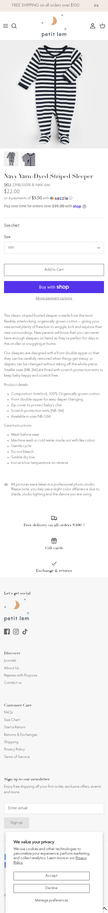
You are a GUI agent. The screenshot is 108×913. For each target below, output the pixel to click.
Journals (10, 661)
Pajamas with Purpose (20, 676)
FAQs (8, 712)
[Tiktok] (25, 631)
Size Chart (12, 720)
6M (11, 248)
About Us (11, 668)
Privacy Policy (14, 749)
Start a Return (14, 727)
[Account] (91, 25)
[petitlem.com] (54, 25)
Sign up (17, 823)
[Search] (16, 25)
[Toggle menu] (5, 25)
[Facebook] (7, 631)
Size (7, 237)
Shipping (11, 742)
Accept (51, 876)
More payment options (54, 298)
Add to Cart (54, 270)
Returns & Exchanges (20, 735)
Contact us (13, 683)
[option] (54, 94)
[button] (54, 198)
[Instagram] (16, 631)
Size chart (11, 225)
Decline (51, 888)
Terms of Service (17, 757)
